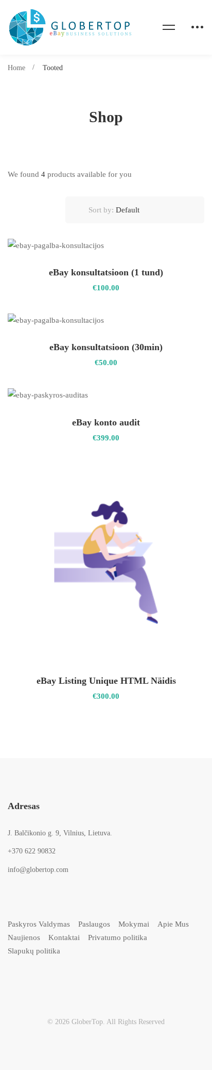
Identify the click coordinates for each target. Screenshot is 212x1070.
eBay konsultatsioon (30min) (106, 347)
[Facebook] (28, 979)
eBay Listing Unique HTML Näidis (106, 681)
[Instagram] (53, 979)
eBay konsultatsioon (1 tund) (106, 272)
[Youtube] (79, 979)
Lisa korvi (178, 245)
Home (16, 68)
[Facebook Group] (105, 979)
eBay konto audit (106, 422)
